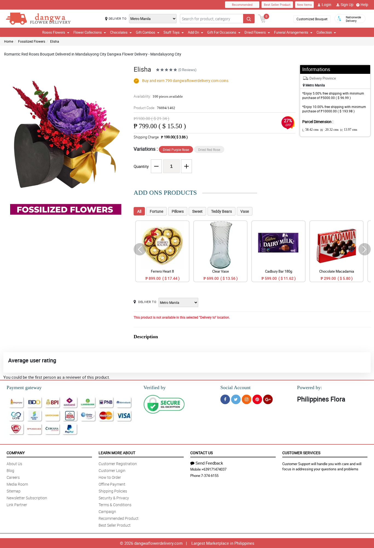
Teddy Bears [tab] (221, 211)
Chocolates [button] (119, 32)
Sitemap (14, 491)
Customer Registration (118, 463)
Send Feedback (209, 463)
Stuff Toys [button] (171, 32)
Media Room (17, 484)
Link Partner (17, 504)
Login (326, 4)
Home (8, 41)
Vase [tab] (244, 211)
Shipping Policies (113, 491)
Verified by (154, 387)
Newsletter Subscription (27, 497)
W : (329, 130)
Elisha (54, 41)
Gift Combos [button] (145, 32)
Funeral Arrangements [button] (291, 32)
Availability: (158, 96)
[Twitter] (236, 399)
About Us (14, 463)
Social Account (235, 387)
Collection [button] (324, 32)
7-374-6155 (209, 475)
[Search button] (249, 18)
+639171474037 (214, 469)
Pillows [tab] (178, 211)
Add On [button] (193, 32)
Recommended (242, 4)
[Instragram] (246, 399)
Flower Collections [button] (87, 32)
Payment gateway (24, 387)
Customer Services (301, 452)
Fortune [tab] (156, 211)
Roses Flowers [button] (53, 32)
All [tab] (139, 211)
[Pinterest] (257, 399)
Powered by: (309, 387)
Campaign (107, 511)
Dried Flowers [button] (255, 32)
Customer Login (112, 470)
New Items (304, 4)
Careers (13, 477)
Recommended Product (119, 518)
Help (364, 4)
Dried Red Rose (209, 149)
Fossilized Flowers (31, 41)
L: (310, 130)
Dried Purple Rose (176, 149)
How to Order (110, 477)
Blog (10, 470)
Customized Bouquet (312, 19)
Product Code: (154, 107)
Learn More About (117, 452)
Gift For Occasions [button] (221, 32)
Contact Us (201, 452)
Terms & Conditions (115, 504)
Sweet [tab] (197, 211)
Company (16, 452)
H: (348, 130)
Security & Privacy (114, 497)
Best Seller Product (277, 4)
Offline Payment (112, 484)
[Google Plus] (268, 399)
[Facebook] (225, 399)
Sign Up (347, 4)
